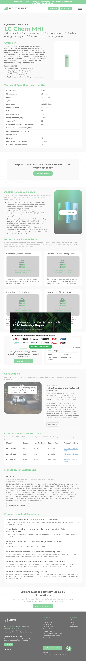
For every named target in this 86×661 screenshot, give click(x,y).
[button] (68, 314)
